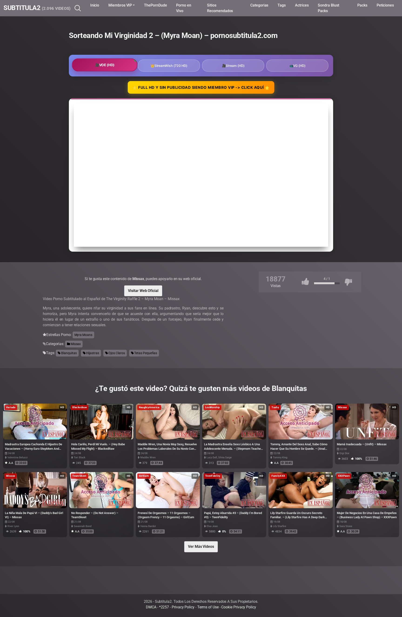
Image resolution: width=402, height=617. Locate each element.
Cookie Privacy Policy (238, 607)
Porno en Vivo (183, 8)
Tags (282, 5)
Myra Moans (83, 335)
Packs (362, 5)
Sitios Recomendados (220, 8)
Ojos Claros (116, 353)
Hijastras (92, 353)
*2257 (164, 607)
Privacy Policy (183, 607)
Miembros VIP (120, 5)
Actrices (301, 5)
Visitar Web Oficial (143, 290)
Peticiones (385, 5)
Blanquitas (68, 353)
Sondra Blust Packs (328, 8)
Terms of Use (208, 607)
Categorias (259, 5)
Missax (75, 344)
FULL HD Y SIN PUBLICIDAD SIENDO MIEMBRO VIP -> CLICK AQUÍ (201, 87)
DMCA (151, 607)
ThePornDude (155, 5)
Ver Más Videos (201, 546)
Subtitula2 (37, 8)
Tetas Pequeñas (145, 353)
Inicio (94, 5)
